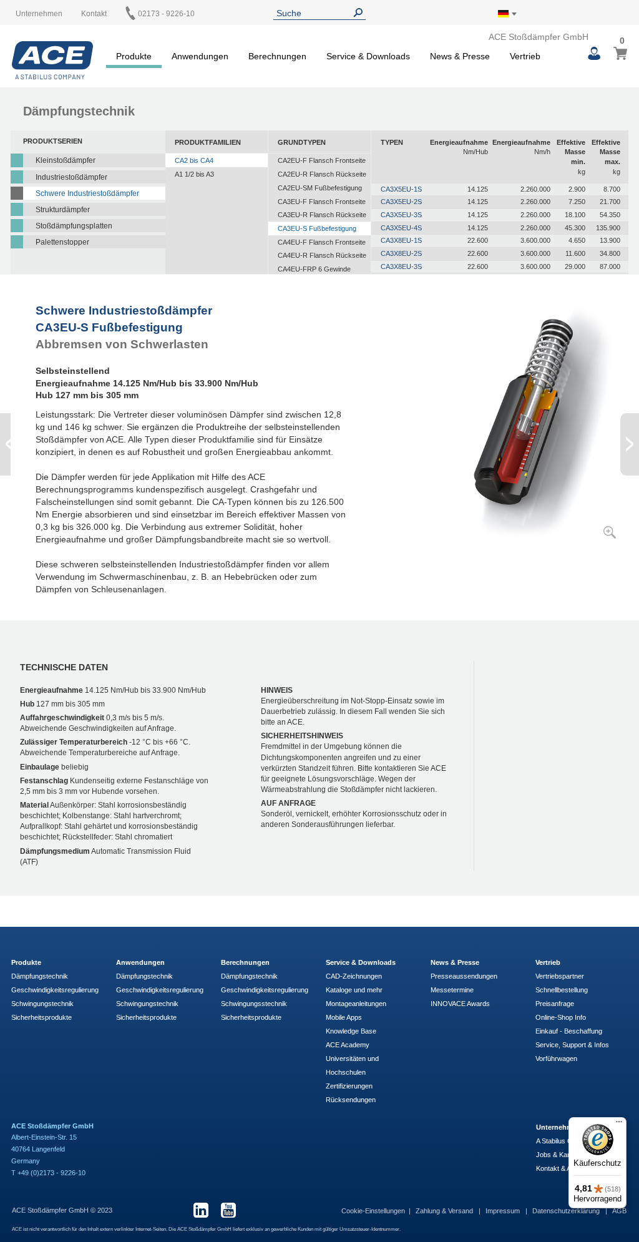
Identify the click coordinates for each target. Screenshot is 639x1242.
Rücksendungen (351, 1099)
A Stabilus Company (566, 1141)
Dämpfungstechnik (39, 976)
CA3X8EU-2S (401, 253)
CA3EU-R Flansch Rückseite (322, 214)
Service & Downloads (361, 962)
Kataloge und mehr (354, 990)
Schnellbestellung (561, 990)
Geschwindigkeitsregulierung (55, 990)
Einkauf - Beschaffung (568, 1031)
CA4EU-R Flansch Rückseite (322, 255)
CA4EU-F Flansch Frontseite (322, 242)
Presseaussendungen (464, 976)
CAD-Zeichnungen (354, 976)
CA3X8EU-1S (401, 240)
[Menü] (619, 1124)
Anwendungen (140, 962)
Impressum (503, 1211)
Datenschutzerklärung (567, 1211)
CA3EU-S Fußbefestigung (317, 228)
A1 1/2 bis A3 (194, 174)
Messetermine (452, 990)
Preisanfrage (554, 1003)
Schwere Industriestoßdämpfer (87, 193)
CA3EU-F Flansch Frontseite (322, 201)
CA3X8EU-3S (401, 266)
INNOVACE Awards (460, 1003)
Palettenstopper (62, 242)
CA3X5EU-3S (401, 214)
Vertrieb (547, 962)
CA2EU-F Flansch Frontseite (322, 160)
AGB (619, 1211)
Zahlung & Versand (445, 1211)
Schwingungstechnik (42, 1003)
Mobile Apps (344, 1017)
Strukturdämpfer (63, 209)
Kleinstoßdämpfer (65, 160)
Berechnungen (245, 962)
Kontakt (94, 13)
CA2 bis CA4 (194, 160)
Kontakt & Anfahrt (562, 1168)
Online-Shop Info (560, 1017)
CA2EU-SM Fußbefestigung (320, 188)
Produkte (26, 962)
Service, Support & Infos (572, 1045)
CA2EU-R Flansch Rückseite (322, 174)
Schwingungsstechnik (254, 1003)
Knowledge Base (351, 1031)
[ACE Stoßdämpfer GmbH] (52, 60)
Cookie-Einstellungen (373, 1211)
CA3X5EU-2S (401, 201)
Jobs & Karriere (559, 1154)
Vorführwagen (556, 1058)
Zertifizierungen (349, 1086)
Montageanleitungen (356, 1003)
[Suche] (360, 12)
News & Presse (455, 962)
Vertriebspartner (559, 976)
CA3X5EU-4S (401, 228)
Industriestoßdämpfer (71, 177)
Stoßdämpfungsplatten (74, 226)
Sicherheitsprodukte (41, 1017)
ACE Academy (347, 1045)
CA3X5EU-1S (401, 189)
